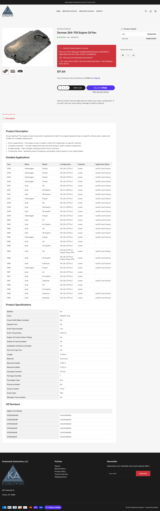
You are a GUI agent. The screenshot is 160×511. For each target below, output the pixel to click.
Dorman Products (64, 29)
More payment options (101, 92)
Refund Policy (60, 469)
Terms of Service (61, 474)
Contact (99, 11)
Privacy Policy (60, 471)
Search (57, 466)
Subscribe (143, 473)
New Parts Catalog (69, 11)
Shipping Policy (61, 477)
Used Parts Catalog (86, 11)
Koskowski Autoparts (137, 507)
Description (10, 118)
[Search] (145, 11)
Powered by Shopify (151, 507)
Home (58, 11)
